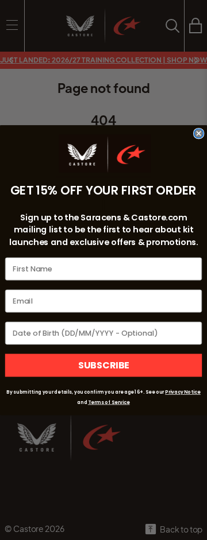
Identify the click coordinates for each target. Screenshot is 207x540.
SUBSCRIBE (103, 365)
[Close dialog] (199, 133)
